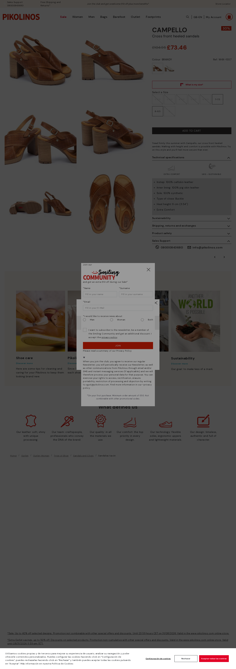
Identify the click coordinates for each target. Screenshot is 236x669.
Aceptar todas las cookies (214, 658)
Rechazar (185, 658)
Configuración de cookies (158, 658)
